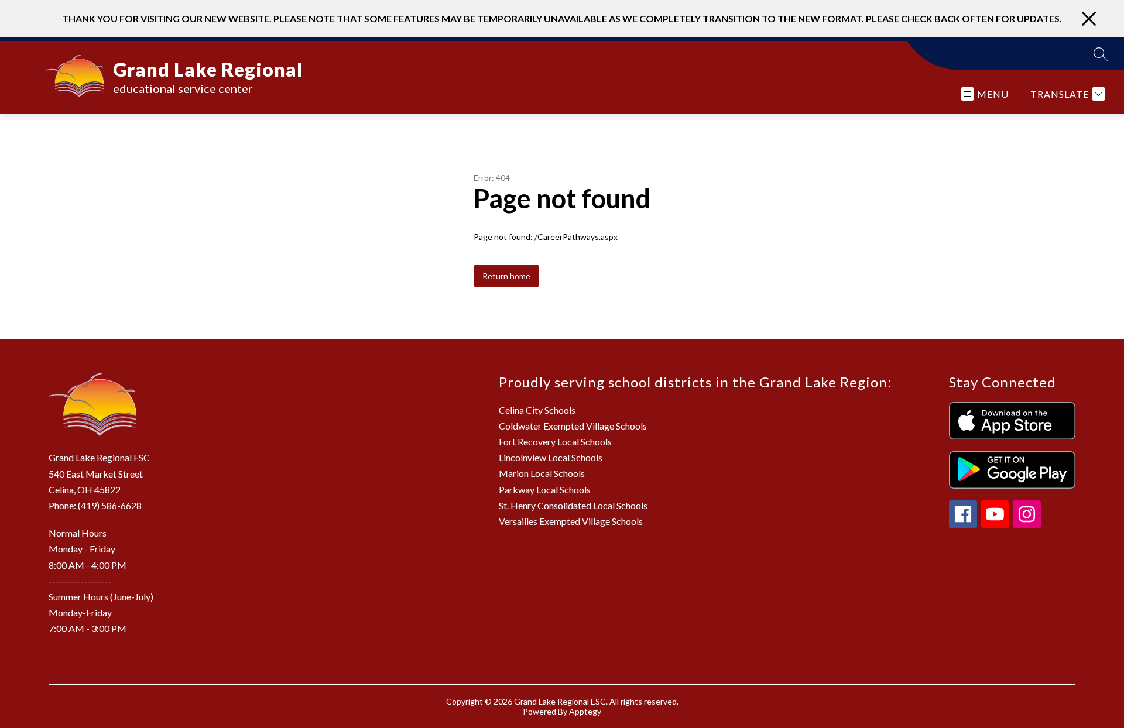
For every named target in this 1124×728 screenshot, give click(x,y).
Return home (506, 276)
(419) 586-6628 (110, 505)
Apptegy (585, 711)
